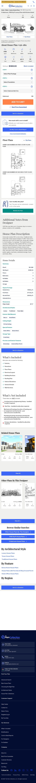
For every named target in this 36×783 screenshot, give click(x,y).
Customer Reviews (6, 760)
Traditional (12, 311)
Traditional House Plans (9, 559)
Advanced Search (6, 680)
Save (8, 17)
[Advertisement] (18, 611)
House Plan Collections (7, 693)
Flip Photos (27, 36)
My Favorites (4, 718)
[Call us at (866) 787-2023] (34, 2)
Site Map (32, 774)
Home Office (6, 330)
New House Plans (6, 683)
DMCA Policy (25, 774)
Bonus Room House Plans (10, 568)
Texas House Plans (8, 556)
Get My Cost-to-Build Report (18, 129)
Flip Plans (28, 140)
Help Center (4, 704)
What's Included (5, 728)
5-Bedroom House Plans (17, 541)
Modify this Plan (18, 210)
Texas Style (20, 311)
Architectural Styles (6, 690)
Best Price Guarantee (7, 756)
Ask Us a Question (18, 113)
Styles (6, 10)
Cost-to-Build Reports (7, 735)
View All (17, 521)
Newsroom (4, 763)
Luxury (5, 311)
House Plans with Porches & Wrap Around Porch (17, 571)
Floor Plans (9, 36)
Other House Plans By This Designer (17, 532)
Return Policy (5, 711)
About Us (3, 753)
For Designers (5, 739)
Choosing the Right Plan (7, 686)
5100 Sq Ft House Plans (17, 536)
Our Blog (3, 766)
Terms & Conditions (6, 774)
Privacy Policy (16, 774)
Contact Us (4, 707)
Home (2, 10)
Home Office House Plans (10, 574)
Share (32, 17)
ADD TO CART (18, 102)
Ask (23, 17)
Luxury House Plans (14, 10)
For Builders (4, 742)
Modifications (5, 732)
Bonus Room (15, 330)
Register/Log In (5, 714)
